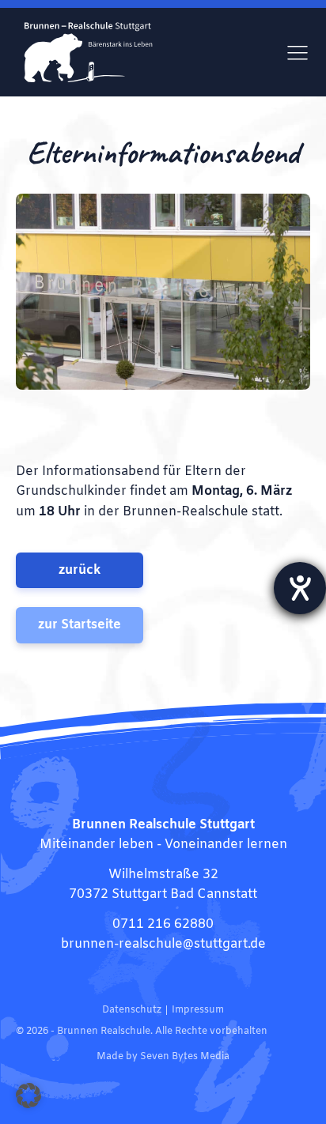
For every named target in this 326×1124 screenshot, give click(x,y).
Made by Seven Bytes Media (163, 1056)
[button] (28, 1095)
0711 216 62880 (163, 924)
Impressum (198, 1010)
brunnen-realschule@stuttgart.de (163, 944)
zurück (79, 570)
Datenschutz (131, 1010)
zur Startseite (79, 625)
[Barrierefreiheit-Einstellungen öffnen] (300, 588)
